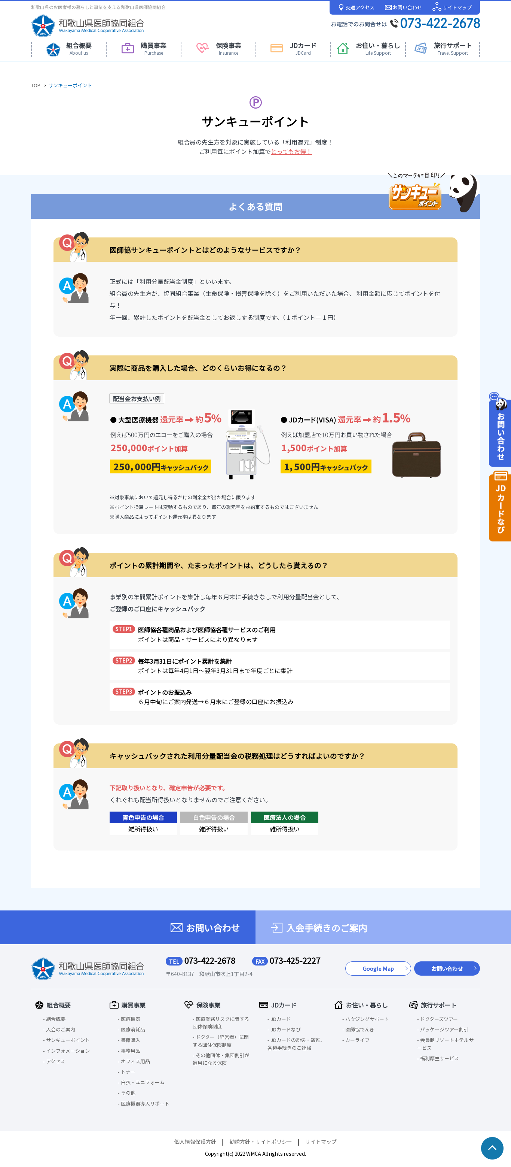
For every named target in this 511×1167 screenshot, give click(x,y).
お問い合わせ (407, 7)
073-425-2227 (288, 960)
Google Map (378, 968)
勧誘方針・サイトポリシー (260, 1141)
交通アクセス (359, 7)
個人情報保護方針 (195, 1141)
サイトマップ (456, 7)
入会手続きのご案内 (327, 927)
